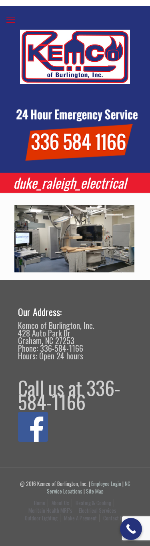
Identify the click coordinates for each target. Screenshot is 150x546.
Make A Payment (80, 518)
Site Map (95, 491)
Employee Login (106, 484)
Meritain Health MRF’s (50, 510)
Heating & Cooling (93, 503)
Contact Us (114, 518)
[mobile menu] (11, 19)
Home (39, 503)
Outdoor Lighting (41, 518)
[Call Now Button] (131, 529)
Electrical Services (97, 510)
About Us (60, 503)
